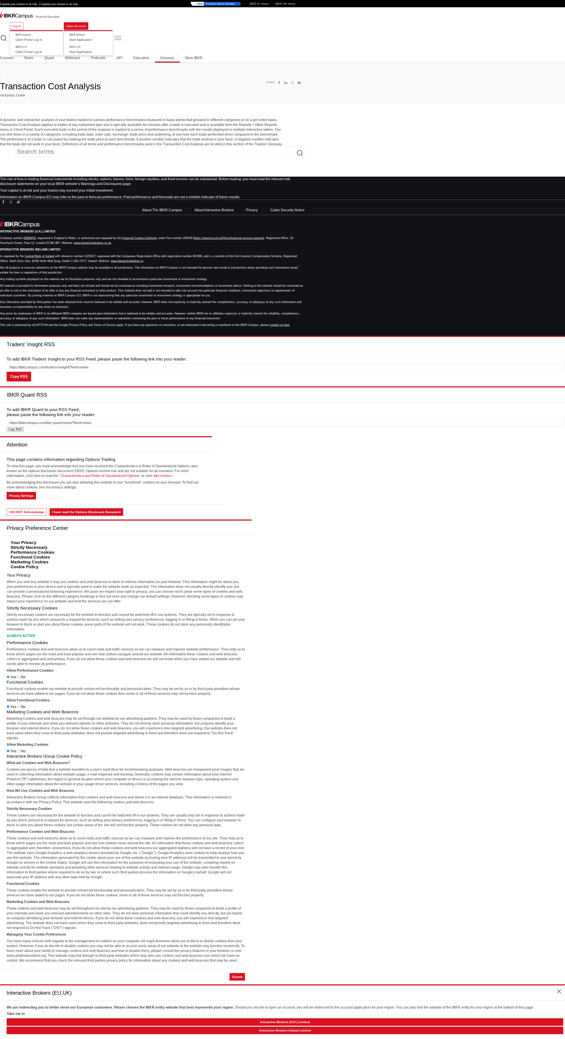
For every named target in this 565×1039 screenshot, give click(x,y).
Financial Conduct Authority (139, 238)
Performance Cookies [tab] (33, 552)
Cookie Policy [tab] (25, 566)
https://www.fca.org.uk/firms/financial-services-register (228, 238)
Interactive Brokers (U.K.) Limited (285, 1022)
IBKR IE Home (259, 4)
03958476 (29, 238)
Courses (6, 58)
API (119, 58)
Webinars (72, 58)
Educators (141, 58)
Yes (13, 677)
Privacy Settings (21, 495)
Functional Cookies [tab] (30, 557)
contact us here (280, 325)
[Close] (559, 342)
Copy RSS (19, 376)
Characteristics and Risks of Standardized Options (99, 476)
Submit (237, 977)
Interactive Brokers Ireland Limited (285, 1030)
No (23, 677)
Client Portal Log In (28, 37)
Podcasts (98, 58)
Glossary (167, 58)
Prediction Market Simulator (216, 3)
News (28, 58)
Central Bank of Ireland (39, 256)
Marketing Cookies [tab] (30, 562)
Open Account (76, 26)
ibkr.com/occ (163, 476)
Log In (16, 26)
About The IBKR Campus (162, 210)
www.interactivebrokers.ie (127, 261)
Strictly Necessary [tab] (29, 547)
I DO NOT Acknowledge (26, 512)
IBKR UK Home (285, 4)
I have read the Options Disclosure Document (86, 512)
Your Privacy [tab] (23, 542)
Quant (49, 58)
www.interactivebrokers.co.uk (92, 243)
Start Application (80, 37)
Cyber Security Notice (287, 210)
